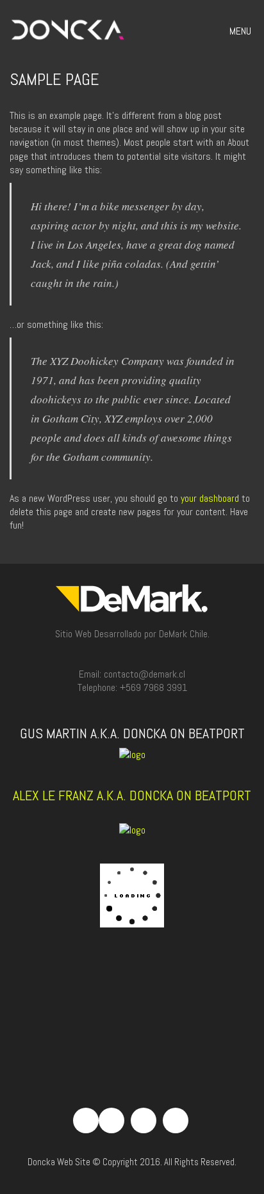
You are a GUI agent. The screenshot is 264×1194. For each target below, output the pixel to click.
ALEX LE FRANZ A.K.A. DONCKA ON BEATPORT (132, 795)
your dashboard (210, 498)
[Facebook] (111, 1120)
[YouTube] (175, 1120)
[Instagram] (143, 1120)
